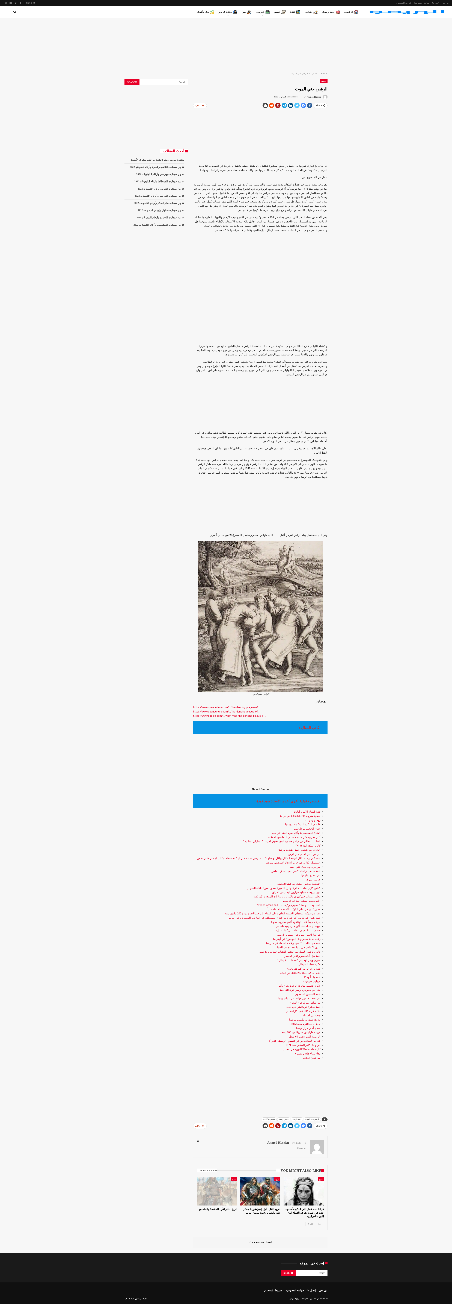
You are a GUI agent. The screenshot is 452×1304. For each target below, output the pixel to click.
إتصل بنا (435, 3)
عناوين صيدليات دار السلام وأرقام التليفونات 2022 (159, 203)
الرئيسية (348, 12)
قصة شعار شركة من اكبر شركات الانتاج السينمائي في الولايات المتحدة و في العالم (274, 917)
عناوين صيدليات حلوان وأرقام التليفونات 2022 (161, 210)
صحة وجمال (328, 12)
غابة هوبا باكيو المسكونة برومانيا (302, 824)
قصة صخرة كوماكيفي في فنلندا (303, 1007)
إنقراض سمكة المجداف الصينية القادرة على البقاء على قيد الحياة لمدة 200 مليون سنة (272, 913)
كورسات (259, 12)
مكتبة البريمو (225, 12)
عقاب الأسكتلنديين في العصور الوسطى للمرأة (294, 1040)
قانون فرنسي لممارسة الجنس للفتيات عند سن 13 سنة (289, 951)
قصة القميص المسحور (308, 994)
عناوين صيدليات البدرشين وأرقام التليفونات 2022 (159, 196)
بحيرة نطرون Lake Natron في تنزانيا (300, 816)
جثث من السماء (311, 1015)
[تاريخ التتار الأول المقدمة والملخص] (217, 1191)
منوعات (308, 12)
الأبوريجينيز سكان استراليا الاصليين (301, 900)
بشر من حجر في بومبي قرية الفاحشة (299, 990)
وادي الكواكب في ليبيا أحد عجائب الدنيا (298, 947)
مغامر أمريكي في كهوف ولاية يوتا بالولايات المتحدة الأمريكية (287, 896)
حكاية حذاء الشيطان (309, 964)
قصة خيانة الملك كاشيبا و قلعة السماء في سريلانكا (292, 943)
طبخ (244, 12)
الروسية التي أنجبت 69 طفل (304, 1036)
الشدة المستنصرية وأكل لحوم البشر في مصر (295, 832)
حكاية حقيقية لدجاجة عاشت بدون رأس (299, 985)
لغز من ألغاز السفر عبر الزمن (304, 854)
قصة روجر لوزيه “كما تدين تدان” (303, 968)
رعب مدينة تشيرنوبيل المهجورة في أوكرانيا (296, 939)
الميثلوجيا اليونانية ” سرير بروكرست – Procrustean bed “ (288, 905)
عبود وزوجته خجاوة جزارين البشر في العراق (296, 892)
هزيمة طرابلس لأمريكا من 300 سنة (301, 1032)
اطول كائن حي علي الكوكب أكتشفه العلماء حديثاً (293, 909)
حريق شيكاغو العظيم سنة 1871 (303, 1045)
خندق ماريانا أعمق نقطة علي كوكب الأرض (297, 930)
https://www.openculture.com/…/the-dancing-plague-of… (226, 707)
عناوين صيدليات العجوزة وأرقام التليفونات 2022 (160, 217)
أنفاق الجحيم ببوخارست (307, 828)
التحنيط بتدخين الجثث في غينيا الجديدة (298, 883)
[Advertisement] (226, 44)
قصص (277, 12)
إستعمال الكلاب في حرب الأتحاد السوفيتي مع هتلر (292, 862)
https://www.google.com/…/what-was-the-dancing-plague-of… (229, 715)
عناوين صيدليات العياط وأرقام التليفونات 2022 (161, 188)
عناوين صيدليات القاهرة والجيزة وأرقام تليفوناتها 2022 (157, 167)
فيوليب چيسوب (311, 981)
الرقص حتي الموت (312, 1119)
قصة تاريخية (297, 1119)
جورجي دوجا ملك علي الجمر (304, 866)
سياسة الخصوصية (422, 3)
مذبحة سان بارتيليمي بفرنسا (304, 1019)
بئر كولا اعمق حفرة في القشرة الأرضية (298, 934)
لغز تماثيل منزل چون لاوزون (305, 1002)
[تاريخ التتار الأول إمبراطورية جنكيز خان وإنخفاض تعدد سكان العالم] (260, 1191)
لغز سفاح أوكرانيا (310, 875)
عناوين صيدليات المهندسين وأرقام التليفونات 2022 (158, 225)
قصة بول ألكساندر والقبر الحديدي (302, 956)
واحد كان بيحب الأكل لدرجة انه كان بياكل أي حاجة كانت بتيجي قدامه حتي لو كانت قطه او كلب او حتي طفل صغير (258, 858)
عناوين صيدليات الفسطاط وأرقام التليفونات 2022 (159, 181)
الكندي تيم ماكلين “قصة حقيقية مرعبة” (299, 849)
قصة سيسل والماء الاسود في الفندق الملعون (295, 871)
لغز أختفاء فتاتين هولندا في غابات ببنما (299, 998)
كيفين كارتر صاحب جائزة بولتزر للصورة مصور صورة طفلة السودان (283, 888)
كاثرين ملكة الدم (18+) (308, 845)
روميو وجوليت (312, 820)
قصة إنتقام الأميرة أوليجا (306, 811)
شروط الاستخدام (403, 3)
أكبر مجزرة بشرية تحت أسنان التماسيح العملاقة (294, 837)
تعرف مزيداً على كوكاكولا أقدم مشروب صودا (295, 922)
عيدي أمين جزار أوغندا (308, 1028)
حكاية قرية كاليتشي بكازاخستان (303, 1011)
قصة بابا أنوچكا (312, 977)
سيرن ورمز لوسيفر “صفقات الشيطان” (299, 960)
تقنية (292, 12)
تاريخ (321, 1179)
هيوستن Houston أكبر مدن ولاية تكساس (297, 926)
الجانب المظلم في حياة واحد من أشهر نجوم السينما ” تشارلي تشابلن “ (281, 841)
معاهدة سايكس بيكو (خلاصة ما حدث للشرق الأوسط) (157, 159)
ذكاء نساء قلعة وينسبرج (307, 1053)
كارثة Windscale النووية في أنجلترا (301, 1049)
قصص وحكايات (269, 1119)
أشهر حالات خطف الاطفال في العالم (300, 973)
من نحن (445, 3)
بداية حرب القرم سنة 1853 (305, 1023)
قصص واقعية (284, 1119)
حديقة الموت (313, 879)
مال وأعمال (203, 12)
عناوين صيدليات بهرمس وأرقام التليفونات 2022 (160, 174)
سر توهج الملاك (311, 1057)
